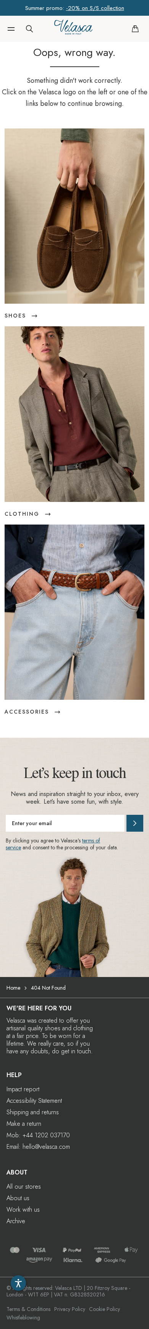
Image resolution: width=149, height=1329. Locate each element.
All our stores (23, 1186)
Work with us (23, 1209)
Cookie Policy (104, 1309)
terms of (91, 840)
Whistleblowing (23, 1317)
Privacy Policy (69, 1309)
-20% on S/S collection (95, 8)
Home (13, 988)
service (13, 847)
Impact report (22, 1089)
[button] (11, 29)
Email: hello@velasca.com (38, 1146)
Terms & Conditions (28, 1309)
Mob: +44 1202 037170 (38, 1135)
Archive (15, 1221)
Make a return (23, 1123)
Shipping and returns (32, 1112)
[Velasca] (73, 29)
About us (17, 1198)
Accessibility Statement (34, 1100)
